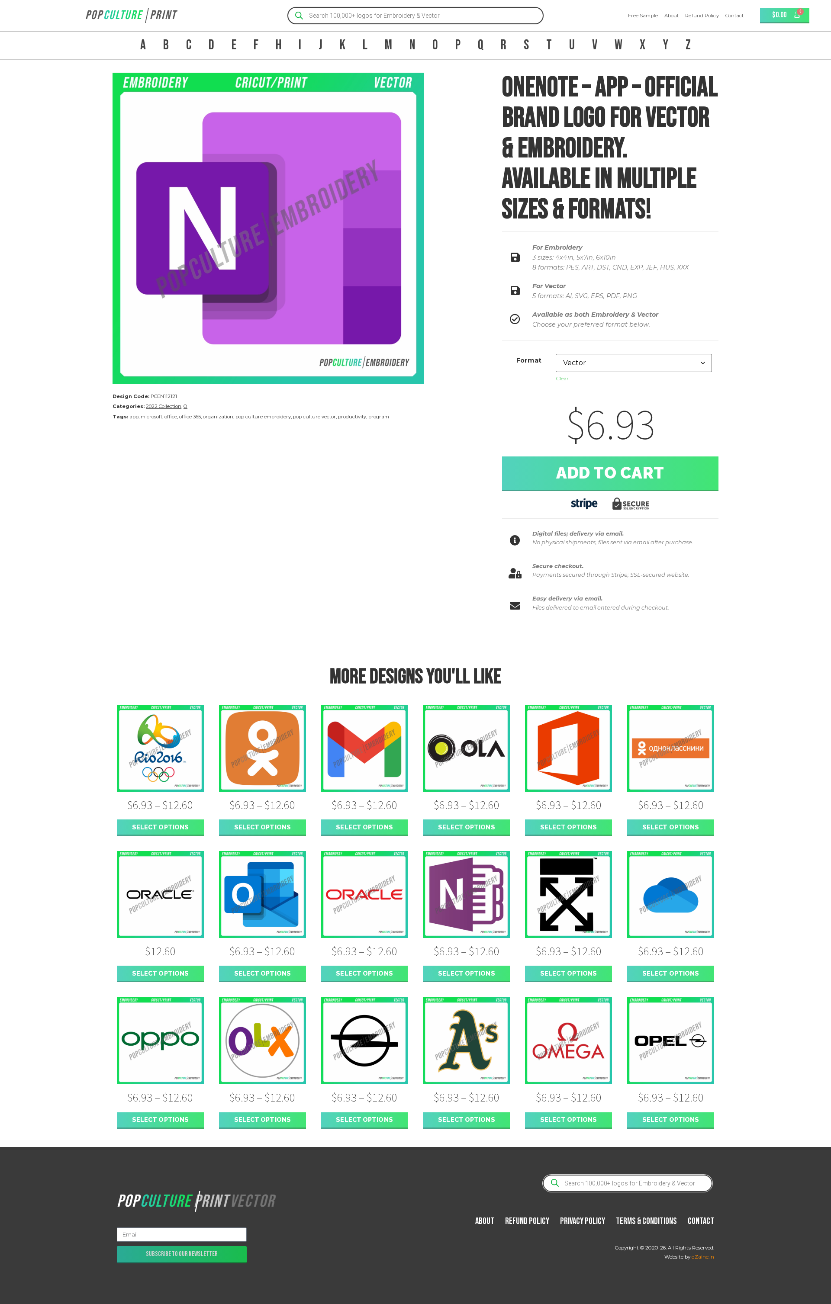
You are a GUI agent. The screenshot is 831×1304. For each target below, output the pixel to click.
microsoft (151, 417)
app (133, 417)
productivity (352, 417)
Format (528, 360)
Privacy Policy (582, 1221)
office (170, 417)
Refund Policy (701, 16)
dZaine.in (703, 1257)
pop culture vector (314, 417)
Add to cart (610, 472)
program (378, 417)
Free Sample (643, 16)
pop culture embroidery (263, 417)
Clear (562, 378)
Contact (734, 16)
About (671, 16)
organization (218, 417)
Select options (160, 827)
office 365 (190, 417)
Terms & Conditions (646, 1221)
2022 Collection (163, 406)
